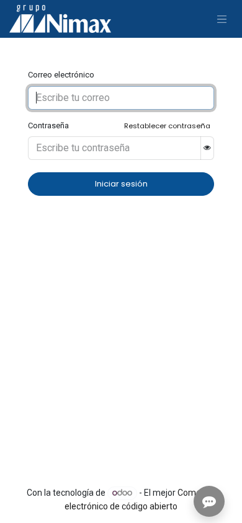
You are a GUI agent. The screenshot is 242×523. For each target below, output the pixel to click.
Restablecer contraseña (167, 126)
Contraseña (48, 125)
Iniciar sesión (121, 184)
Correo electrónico (61, 74)
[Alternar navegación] (222, 18)
